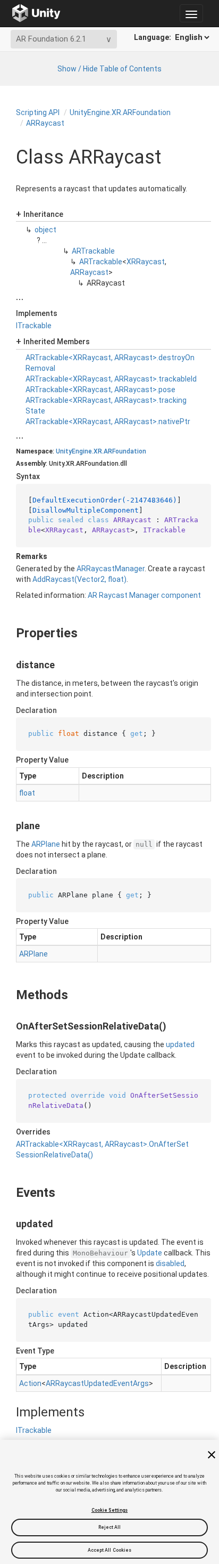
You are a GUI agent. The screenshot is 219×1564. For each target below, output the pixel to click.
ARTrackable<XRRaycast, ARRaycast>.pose (100, 389)
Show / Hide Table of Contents (109, 68)
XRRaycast (146, 261)
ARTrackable (93, 251)
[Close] (211, 1454)
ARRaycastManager (111, 568)
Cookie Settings (109, 1510)
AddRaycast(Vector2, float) (79, 579)
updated (180, 1044)
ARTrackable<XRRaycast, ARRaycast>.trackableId (111, 379)
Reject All (109, 1527)
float (27, 793)
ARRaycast (45, 123)
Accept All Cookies (110, 1550)
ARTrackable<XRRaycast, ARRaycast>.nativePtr (108, 421)
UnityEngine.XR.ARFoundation (120, 112)
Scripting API (38, 112)
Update (149, 1253)
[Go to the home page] (36, 13)
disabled (170, 1263)
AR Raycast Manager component (144, 595)
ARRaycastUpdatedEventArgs (97, 1383)
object (45, 229)
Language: (153, 37)
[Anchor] (7, 633)
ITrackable (34, 325)
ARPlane (45, 844)
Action (30, 1383)
